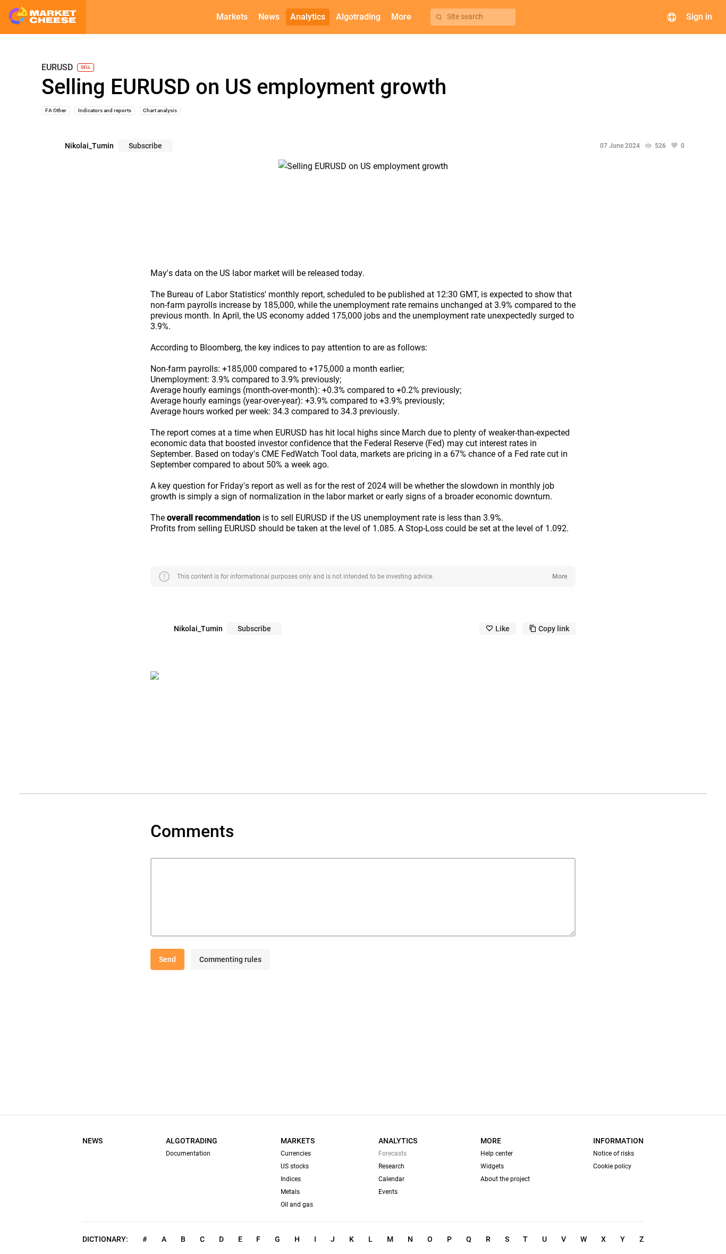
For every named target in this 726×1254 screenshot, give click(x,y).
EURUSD (57, 67)
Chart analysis (160, 110)
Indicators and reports (104, 110)
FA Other (55, 110)
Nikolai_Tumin (89, 145)
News (92, 1140)
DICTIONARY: (105, 1239)
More (559, 576)
